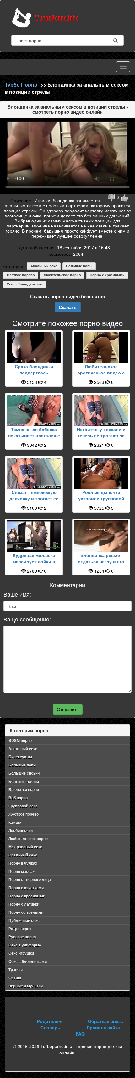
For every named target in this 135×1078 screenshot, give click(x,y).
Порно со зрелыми (25, 912)
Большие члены (23, 781)
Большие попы (79, 266)
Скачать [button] (68, 307)
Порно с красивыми (107, 275)
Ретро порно (19, 928)
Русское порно (22, 937)
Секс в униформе (24, 945)
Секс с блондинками (24, 284)
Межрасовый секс (25, 847)
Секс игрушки (21, 953)
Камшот (15, 822)
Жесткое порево (21, 275)
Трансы (15, 969)
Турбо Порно (21, 84)
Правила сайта (103, 1027)
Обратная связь (105, 1021)
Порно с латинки (23, 904)
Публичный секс (24, 920)
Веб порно (18, 797)
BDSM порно (20, 740)
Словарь (50, 1027)
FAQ (80, 1033)
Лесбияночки (20, 830)
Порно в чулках (22, 863)
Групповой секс (23, 806)
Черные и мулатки (25, 986)
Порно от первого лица (29, 879)
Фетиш (14, 977)
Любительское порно (62, 275)
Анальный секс (43, 266)
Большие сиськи (24, 773)
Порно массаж (21, 871)
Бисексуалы (20, 757)
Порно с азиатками (26, 887)
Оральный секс (22, 855)
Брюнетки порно (23, 789)
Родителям (49, 1021)
